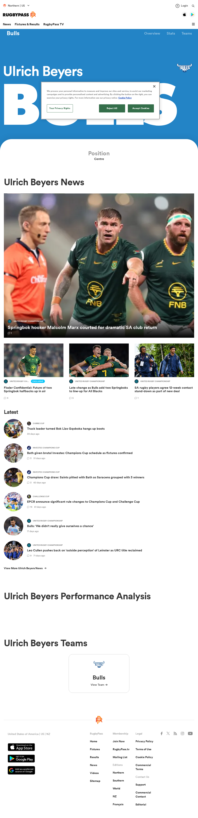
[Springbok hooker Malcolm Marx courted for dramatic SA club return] (99, 265)
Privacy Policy (144, 741)
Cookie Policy (144, 757)
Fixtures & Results (27, 24)
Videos (94, 773)
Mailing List (120, 757)
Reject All (112, 108)
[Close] (154, 86)
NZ (115, 796)
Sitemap (95, 781)
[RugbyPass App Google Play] (35, 759)
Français (118, 804)
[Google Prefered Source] (35, 770)
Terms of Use (143, 749)
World (116, 788)
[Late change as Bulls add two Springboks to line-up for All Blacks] (99, 372)
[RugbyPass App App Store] (35, 747)
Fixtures (95, 749)
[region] (100, 100)
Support (141, 785)
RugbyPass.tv (121, 749)
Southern (118, 780)
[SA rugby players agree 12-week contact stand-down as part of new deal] (164, 372)
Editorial (141, 804)
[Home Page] (19, 15)
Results (94, 757)
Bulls (13, 33)
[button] (194, 24)
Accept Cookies (140, 108)
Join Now (119, 741)
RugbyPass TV (53, 24)
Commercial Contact (143, 794)
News (7, 24)
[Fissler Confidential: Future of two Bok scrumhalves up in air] (33, 372)
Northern (118, 773)
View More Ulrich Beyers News (23, 568)
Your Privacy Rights (59, 108)
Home (93, 741)
